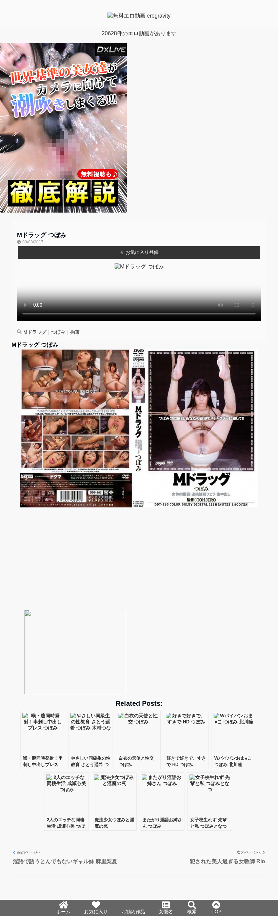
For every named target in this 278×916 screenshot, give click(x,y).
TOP (216, 911)
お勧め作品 (133, 911)
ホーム (63, 911)
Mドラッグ (34, 332)
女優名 (166, 911)
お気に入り (96, 911)
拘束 (75, 332)
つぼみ (58, 332)
